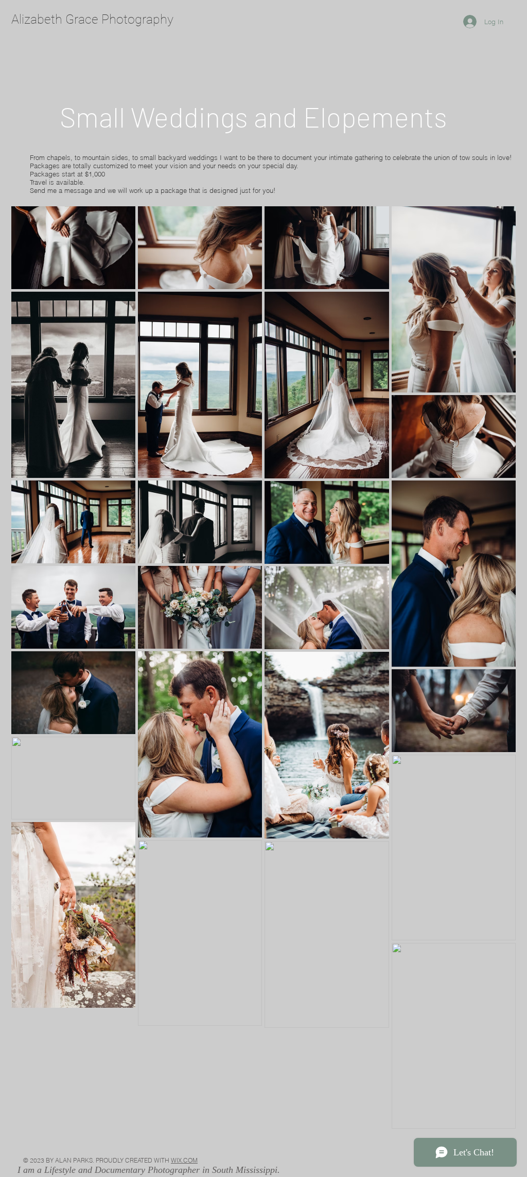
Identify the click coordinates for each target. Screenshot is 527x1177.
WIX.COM (184, 1160)
